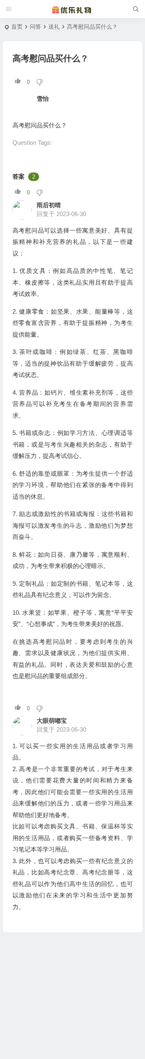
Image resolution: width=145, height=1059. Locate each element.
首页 (17, 26)
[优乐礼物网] (72, 9)
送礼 (54, 26)
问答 (35, 26)
